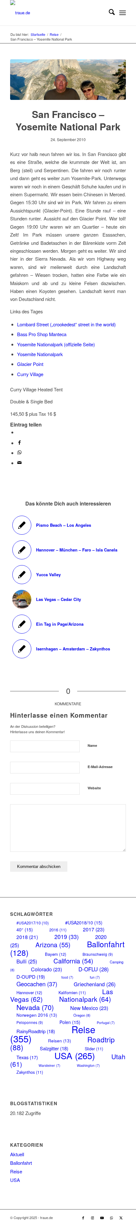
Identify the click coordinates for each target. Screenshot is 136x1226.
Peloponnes (29, 1022)
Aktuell (17, 1154)
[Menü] (122, 12)
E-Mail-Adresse (100, 766)
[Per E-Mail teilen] (19, 463)
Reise (16, 1171)
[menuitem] (108, 12)
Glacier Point (30, 364)
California (73, 960)
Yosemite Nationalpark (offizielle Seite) (56, 344)
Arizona (53, 944)
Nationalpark (85, 999)
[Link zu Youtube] (102, 1217)
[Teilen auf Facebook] (19, 443)
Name (92, 745)
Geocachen (36, 984)
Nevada (35, 1007)
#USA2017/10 (32, 922)
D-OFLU (93, 969)
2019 (66, 937)
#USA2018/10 (83, 922)
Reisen (59, 1041)
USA (74, 1055)
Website (94, 788)
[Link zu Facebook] (83, 1217)
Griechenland (95, 984)
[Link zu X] (121, 1217)
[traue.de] (56, 12)
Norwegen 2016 (36, 1015)
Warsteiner (49, 1065)
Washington (88, 1065)
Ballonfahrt (21, 1162)
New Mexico (89, 1008)
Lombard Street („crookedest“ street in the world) (66, 324)
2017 (93, 929)
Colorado (46, 969)
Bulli (26, 961)
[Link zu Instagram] (92, 1217)
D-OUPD (30, 976)
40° (24, 929)
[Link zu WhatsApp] (111, 1217)
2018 (27, 936)
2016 (57, 930)
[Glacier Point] (68, 79)
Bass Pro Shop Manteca (41, 334)
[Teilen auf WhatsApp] (19, 432)
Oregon (81, 1015)
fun (95, 977)
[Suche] (108, 12)
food (67, 977)
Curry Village (30, 374)
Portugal (106, 1022)
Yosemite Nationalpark (40, 354)
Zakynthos (29, 1072)
